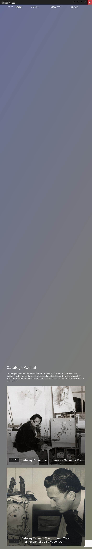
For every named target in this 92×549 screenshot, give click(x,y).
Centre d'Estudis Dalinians (55, 7)
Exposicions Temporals (74, 7)
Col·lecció (10, 6)
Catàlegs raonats (19, 7)
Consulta (13, 459)
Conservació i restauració (35, 7)
